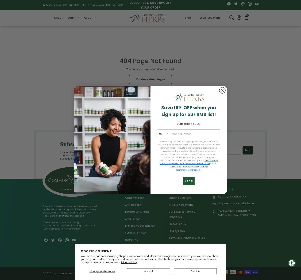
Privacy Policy (129, 262)
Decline (195, 271)
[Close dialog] (222, 90)
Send (189, 181)
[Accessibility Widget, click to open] (292, 263)
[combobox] (163, 134)
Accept (148, 271)
